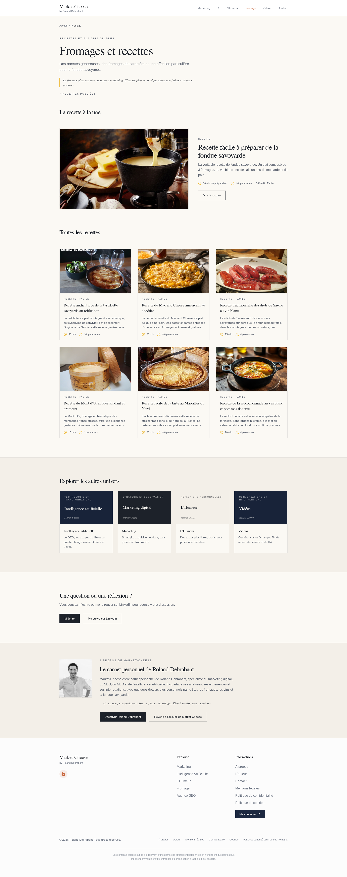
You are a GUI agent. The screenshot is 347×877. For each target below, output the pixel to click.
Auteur (177, 839)
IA (218, 8)
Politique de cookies (249, 803)
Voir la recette (212, 195)
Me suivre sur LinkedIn (102, 618)
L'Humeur (232, 8)
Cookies (234, 839)
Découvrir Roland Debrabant (123, 716)
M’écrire (69, 618)
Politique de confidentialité (254, 795)
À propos (241, 766)
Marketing (204, 8)
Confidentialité (217, 839)
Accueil (63, 25)
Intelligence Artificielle (192, 774)
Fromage (250, 8)
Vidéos (267, 8)
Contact (283, 8)
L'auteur (241, 774)
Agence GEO (186, 795)
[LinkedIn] (63, 774)
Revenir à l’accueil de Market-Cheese (178, 716)
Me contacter (247, 814)
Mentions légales (247, 788)
